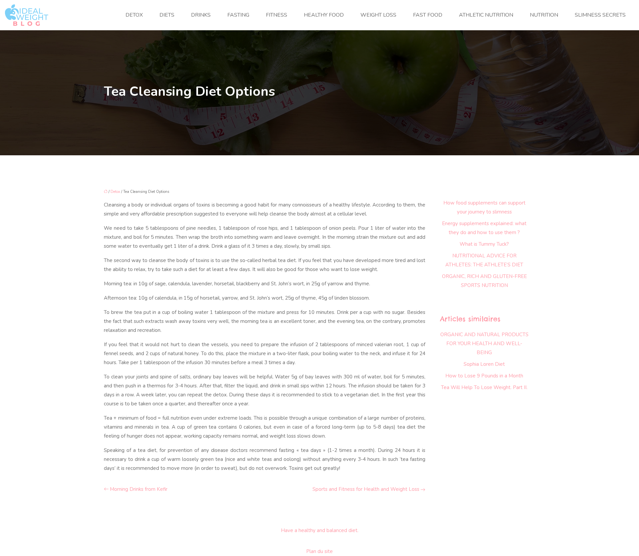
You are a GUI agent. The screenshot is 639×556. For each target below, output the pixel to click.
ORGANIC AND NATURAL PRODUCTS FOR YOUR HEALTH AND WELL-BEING (484, 343)
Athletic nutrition (486, 15)
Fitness (276, 15)
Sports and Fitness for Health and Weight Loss (366, 489)
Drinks (201, 15)
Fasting (238, 15)
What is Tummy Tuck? (484, 244)
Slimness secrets (600, 15)
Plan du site (319, 551)
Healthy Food (324, 15)
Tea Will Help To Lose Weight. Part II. (484, 387)
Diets (166, 15)
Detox (134, 15)
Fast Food (427, 15)
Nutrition (544, 15)
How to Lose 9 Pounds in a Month (484, 375)
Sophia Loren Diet (484, 364)
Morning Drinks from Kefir (138, 489)
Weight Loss (378, 15)
